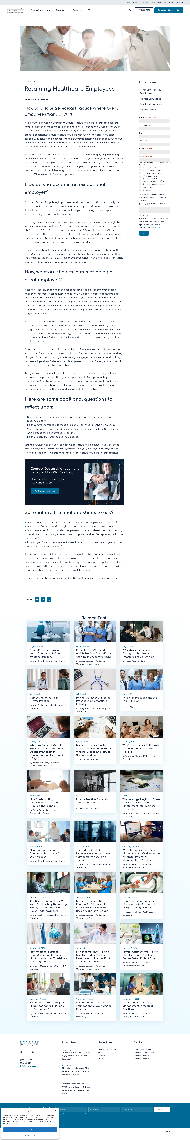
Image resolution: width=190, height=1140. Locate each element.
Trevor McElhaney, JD (135, 756)
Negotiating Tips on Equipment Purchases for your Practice (46, 853)
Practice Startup (148, 110)
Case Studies (156, 2)
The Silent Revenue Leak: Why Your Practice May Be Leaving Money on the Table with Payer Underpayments (48, 906)
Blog (128, 2)
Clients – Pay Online (107, 1050)
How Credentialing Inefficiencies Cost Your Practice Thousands (44, 802)
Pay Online (179, 2)
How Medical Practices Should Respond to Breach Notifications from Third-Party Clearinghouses (49, 957)
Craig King (37, 661)
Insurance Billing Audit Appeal (154, 181)
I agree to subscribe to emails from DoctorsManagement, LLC (79, 1114)
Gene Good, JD (86, 809)
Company (143, 141)
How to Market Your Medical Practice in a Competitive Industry (93, 701)
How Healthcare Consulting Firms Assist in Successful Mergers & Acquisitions (139, 904)
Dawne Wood (38, 810)
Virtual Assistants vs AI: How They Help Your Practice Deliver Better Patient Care (140, 955)
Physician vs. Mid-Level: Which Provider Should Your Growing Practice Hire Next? (93, 653)
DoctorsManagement (38, 99)
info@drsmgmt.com (29, 1066)
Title (141, 133)
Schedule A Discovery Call (169, 10)
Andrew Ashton (85, 1014)
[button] (56, 1111)
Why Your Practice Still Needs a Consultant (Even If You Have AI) (140, 748)
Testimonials (168, 2)
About (90, 10)
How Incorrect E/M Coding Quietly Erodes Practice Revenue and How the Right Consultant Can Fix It (93, 957)
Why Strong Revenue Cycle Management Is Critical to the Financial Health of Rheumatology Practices (141, 855)
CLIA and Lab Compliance (153, 184)
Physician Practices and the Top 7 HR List (139, 699)
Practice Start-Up (149, 167)
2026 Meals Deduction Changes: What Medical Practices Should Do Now (138, 653)
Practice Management (40, 10)
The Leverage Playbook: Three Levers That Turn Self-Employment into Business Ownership (141, 804)
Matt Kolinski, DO (133, 864)
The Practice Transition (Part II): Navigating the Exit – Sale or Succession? (47, 1006)
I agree (145, 215)
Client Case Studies (142, 1050)
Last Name (147, 125)
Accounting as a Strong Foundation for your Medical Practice (94, 1006)
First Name (147, 117)
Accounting (147, 190)
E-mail (145, 148)
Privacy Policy (30, 1135)
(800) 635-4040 (144, 10)
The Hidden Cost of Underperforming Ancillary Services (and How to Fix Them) (93, 855)
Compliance (61, 10)
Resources (77, 10)
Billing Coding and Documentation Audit (151, 177)
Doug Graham (85, 709)
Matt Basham (39, 705)
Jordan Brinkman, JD (88, 661)
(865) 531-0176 (26, 1063)
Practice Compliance (150, 99)
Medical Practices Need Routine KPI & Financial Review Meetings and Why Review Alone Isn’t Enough (92, 906)
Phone (145, 156)
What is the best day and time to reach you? (152, 204)
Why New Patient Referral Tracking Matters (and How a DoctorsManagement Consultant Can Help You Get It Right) (48, 752)
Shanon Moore (39, 966)
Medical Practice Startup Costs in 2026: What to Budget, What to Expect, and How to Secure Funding (94, 750)
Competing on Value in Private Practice (44, 699)
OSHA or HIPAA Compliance (154, 173)
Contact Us (144, 2)
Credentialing (147, 187)
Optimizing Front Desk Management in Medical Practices (137, 1006)
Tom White (130, 707)
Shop (135, 2)
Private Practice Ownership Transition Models (93, 801)
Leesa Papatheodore (135, 661)
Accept (30, 1130)
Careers (101, 1056)
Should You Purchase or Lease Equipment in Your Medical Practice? (45, 653)
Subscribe (162, 1109)
